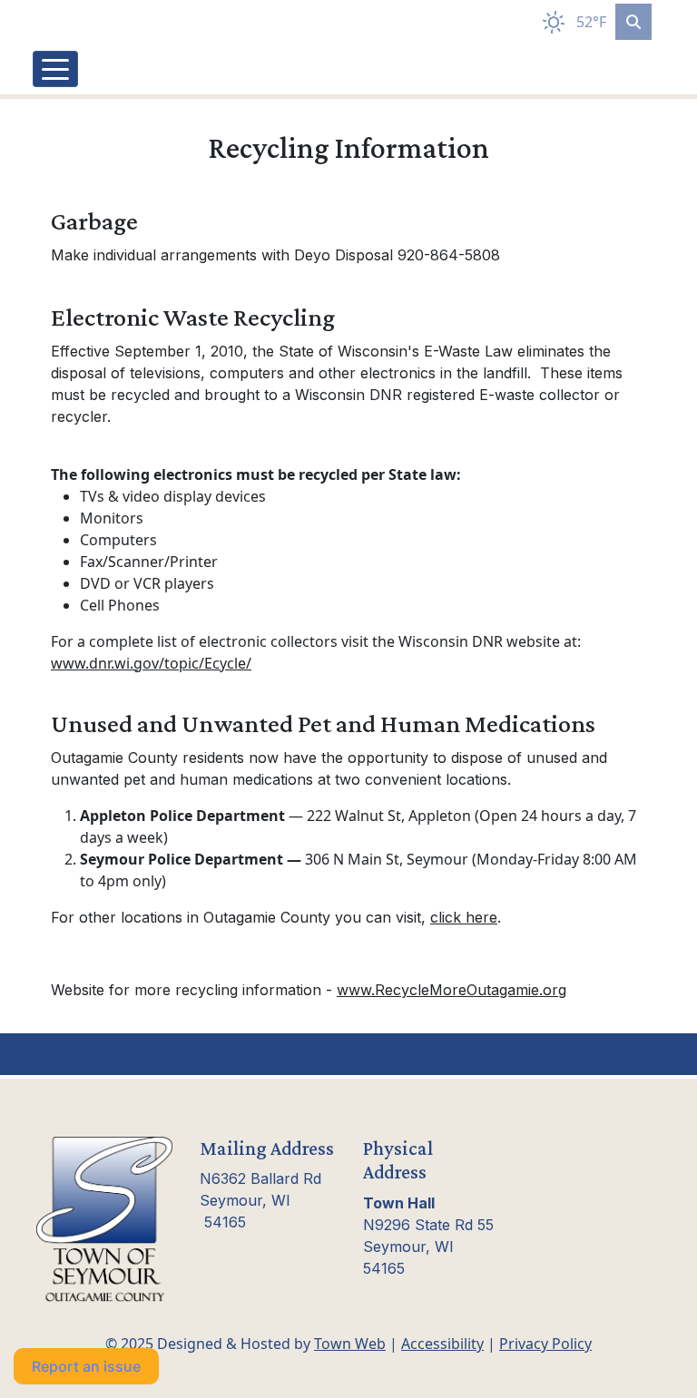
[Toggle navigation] (55, 69)
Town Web (350, 1344)
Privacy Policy (545, 1344)
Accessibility (442, 1344)
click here (463, 917)
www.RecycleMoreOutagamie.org (451, 990)
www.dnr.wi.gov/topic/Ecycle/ (151, 663)
